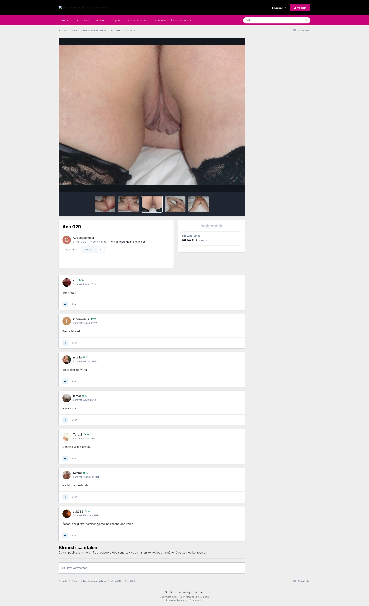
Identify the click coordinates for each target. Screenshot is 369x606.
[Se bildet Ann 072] (198, 204)
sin (75, 280)
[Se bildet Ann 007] (128, 204)
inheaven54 (81, 319)
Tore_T (77, 434)
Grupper (116, 20)
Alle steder (290, 20)
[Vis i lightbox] (152, 115)
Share (72, 249)
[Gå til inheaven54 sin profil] (66, 321)
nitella (77, 357)
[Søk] (306, 20)
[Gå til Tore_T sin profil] (66, 436)
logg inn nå (163, 552)
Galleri (100, 20)
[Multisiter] (65, 304)
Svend (77, 473)
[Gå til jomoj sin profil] (66, 398)
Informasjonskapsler (191, 592)
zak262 (78, 511)
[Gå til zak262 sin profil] (66, 514)
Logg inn (278, 7)
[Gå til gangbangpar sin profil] (66, 240)
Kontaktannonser (138, 20)
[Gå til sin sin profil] (66, 282)
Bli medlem (300, 7)
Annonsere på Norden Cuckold (173, 20)
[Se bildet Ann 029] (152, 204)
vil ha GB (189, 240)
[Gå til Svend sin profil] (66, 475)
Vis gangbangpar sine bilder (128, 241)
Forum (65, 20)
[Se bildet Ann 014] (105, 204)
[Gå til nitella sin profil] (66, 359)
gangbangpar (85, 237)
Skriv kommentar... (76, 567)
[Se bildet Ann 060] (175, 204)
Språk (169, 592)
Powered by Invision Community (184, 600)
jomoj (77, 395)
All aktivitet (82, 20)
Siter (74, 304)
